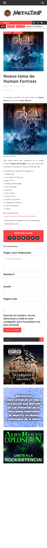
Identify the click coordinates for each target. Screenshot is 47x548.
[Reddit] (23, 238)
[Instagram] (42, 23)
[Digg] (19, 238)
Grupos (23, 26)
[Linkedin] (28, 238)
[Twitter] (34, 23)
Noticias (33, 26)
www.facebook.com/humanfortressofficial (20, 216)
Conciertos (13, 26)
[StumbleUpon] (37, 238)
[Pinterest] (33, 238)
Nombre (8, 274)
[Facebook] (38, 23)
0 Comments (20, 86)
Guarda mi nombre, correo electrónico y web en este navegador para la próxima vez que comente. (21, 320)
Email (7, 286)
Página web (10, 298)
